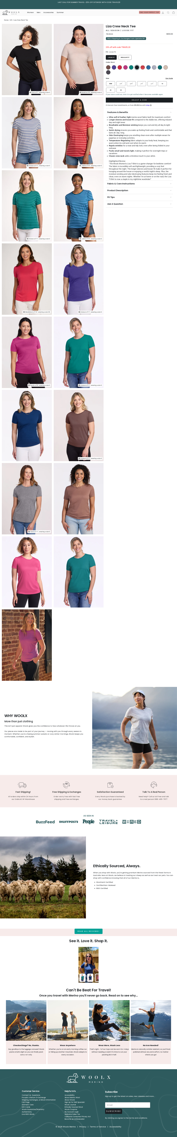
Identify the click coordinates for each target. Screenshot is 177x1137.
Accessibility (70, 1095)
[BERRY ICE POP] (120, 67)
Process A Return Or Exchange (34, 1097)
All (11, 20)
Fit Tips (111, 197)
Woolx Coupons (71, 1109)
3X (121, 90)
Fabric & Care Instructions (121, 183)
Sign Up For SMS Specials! (75, 1102)
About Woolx (70, 1100)
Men (38, 12)
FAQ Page (26, 1102)
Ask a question (115, 204)
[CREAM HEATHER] (166, 67)
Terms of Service (98, 1126)
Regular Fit (125, 57)
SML (121, 83)
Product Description (117, 190)
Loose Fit (111, 57)
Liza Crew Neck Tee (21, 20)
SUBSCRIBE (113, 1111)
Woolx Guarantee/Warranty (33, 1109)
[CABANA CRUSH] (131, 67)
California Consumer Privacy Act (78, 1116)
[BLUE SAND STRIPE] (154, 67)
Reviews (109, 34)
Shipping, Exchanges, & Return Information (39, 1100)
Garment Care (27, 1105)
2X (110, 90)
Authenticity (27, 1112)
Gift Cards (26, 1107)
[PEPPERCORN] (108, 67)
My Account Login (72, 1112)
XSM (110, 83)
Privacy (82, 1126)
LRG (141, 83)
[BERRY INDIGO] (114, 67)
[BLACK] (137, 67)
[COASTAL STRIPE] (148, 67)
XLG (152, 83)
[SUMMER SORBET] (125, 67)
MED (131, 83)
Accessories (48, 12)
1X (162, 83)
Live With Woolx (28, 1114)
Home (6, 20)
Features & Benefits (117, 112)
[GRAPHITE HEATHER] (108, 72)
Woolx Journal (70, 1105)
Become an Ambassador (75, 1119)
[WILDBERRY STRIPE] (143, 67)
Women (30, 12)
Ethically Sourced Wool (74, 1107)
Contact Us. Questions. (31, 1095)
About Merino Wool (72, 1097)
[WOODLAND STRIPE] (160, 67)
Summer (60, 12)
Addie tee (153, 120)
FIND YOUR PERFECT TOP (150, 12)
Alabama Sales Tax (72, 1114)
